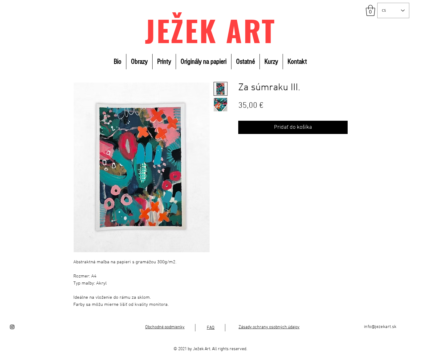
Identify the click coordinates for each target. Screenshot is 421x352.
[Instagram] (12, 327)
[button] (370, 10)
